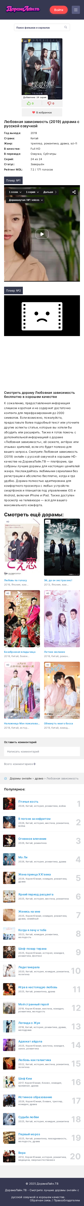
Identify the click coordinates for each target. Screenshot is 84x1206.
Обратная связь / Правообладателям (55, 1200)
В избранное (44, 112)
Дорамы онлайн (21, 778)
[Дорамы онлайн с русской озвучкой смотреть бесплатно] (22, 10)
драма (39, 778)
